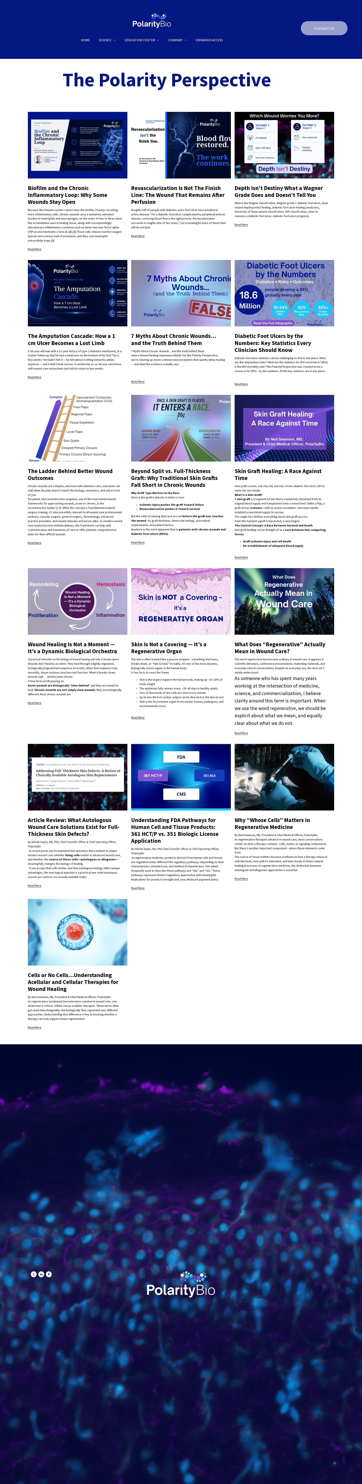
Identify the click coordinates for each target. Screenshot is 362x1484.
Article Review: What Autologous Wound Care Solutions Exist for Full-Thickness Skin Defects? (73, 827)
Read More (34, 249)
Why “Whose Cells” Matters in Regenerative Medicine (272, 823)
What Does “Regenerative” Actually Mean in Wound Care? (280, 648)
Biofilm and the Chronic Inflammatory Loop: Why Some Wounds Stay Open (67, 195)
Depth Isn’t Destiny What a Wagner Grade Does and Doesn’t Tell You (279, 191)
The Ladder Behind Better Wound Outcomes (70, 474)
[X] (34, 1274)
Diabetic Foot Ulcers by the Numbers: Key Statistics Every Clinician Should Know (273, 342)
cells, (282, 844)
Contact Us (324, 28)
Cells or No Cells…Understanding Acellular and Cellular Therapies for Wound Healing (73, 982)
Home (85, 40)
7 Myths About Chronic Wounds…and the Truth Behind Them (173, 339)
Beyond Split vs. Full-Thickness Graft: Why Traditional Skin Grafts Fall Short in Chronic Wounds (174, 478)
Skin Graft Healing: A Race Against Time (278, 474)
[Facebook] (49, 1274)
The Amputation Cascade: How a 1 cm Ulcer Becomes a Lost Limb (71, 339)
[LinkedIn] (41, 1274)
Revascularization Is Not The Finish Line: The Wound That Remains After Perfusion (178, 195)
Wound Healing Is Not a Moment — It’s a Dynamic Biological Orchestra (72, 648)
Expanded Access (209, 40)
